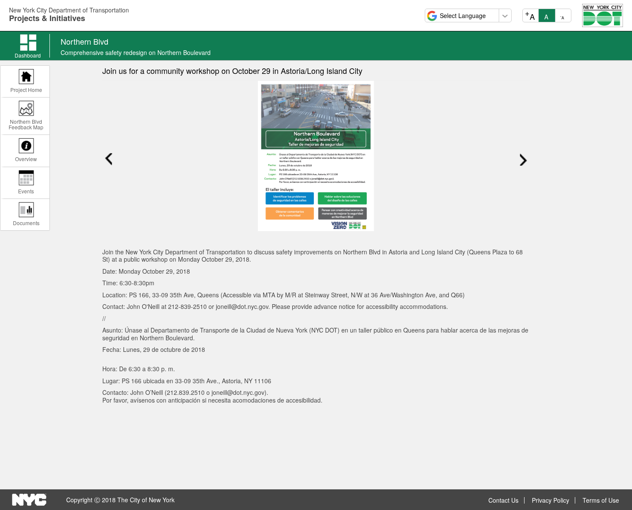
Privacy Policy (550, 500)
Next (523, 159)
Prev (108, 159)
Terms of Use (601, 500)
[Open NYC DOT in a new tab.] (602, 14)
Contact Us (503, 500)
